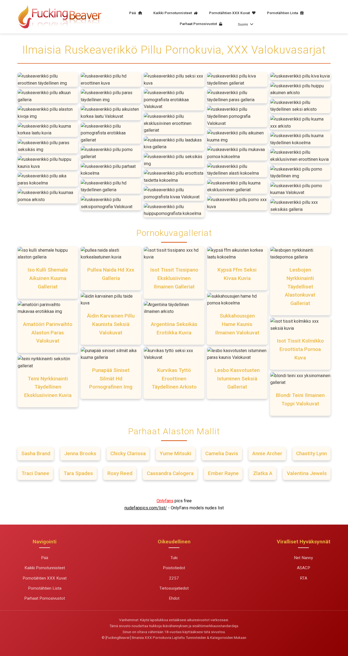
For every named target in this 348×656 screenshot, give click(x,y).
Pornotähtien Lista (283, 13)
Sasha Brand (35, 453)
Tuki (174, 557)
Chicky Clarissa (128, 453)
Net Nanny (303, 557)
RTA (303, 578)
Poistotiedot (174, 567)
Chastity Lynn (311, 453)
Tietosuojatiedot (174, 588)
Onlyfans (165, 500)
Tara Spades (78, 473)
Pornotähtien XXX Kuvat (230, 13)
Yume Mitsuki (175, 453)
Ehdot (174, 598)
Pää (133, 13)
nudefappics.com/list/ (146, 507)
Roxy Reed (119, 473)
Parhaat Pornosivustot (199, 23)
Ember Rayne (223, 473)
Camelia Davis (221, 453)
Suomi (243, 24)
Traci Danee (35, 473)
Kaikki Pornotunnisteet (173, 13)
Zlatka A (262, 473)
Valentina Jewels (307, 473)
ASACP (303, 567)
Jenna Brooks (80, 453)
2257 (174, 578)
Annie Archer (267, 453)
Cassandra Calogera (170, 473)
